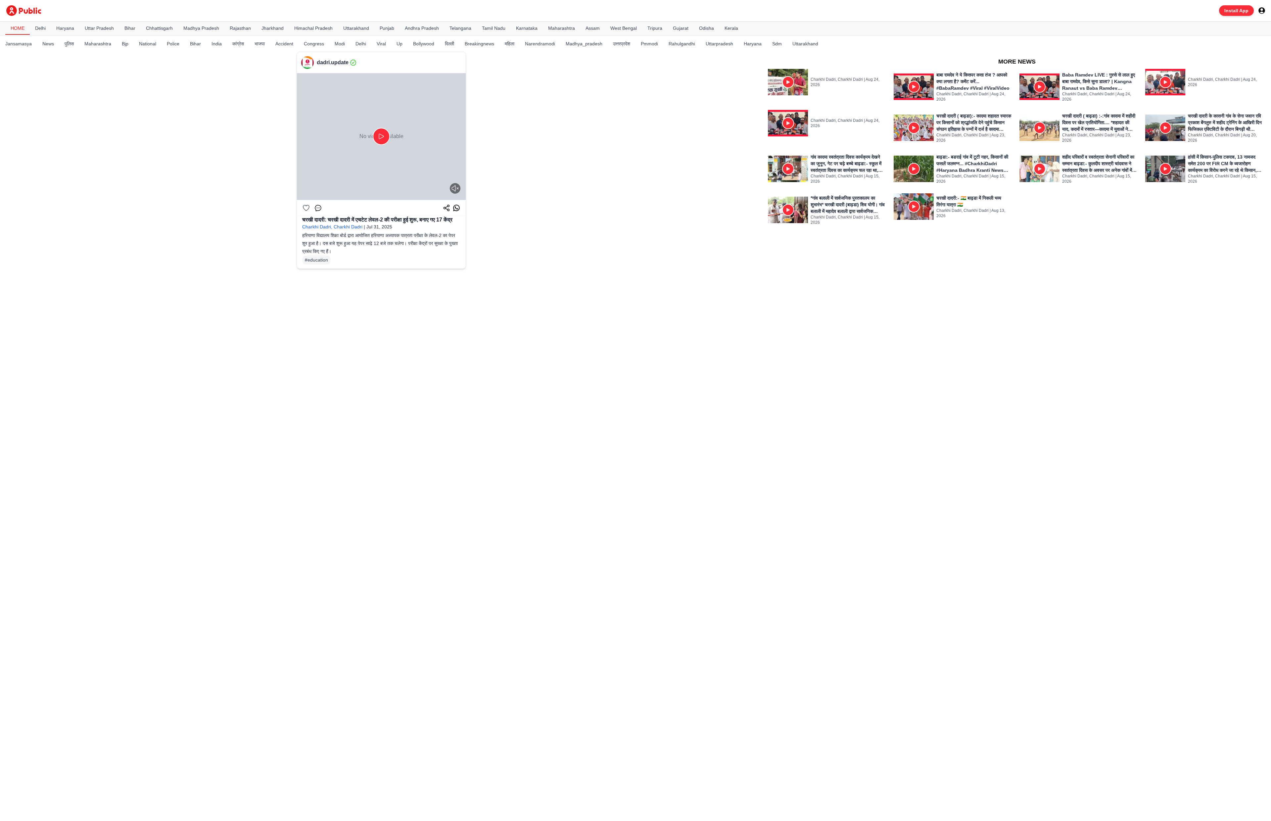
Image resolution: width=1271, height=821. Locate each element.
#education (316, 260)
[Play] (381, 136)
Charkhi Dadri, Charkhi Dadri (332, 226)
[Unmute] (455, 188)
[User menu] (1262, 11)
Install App (1236, 10)
